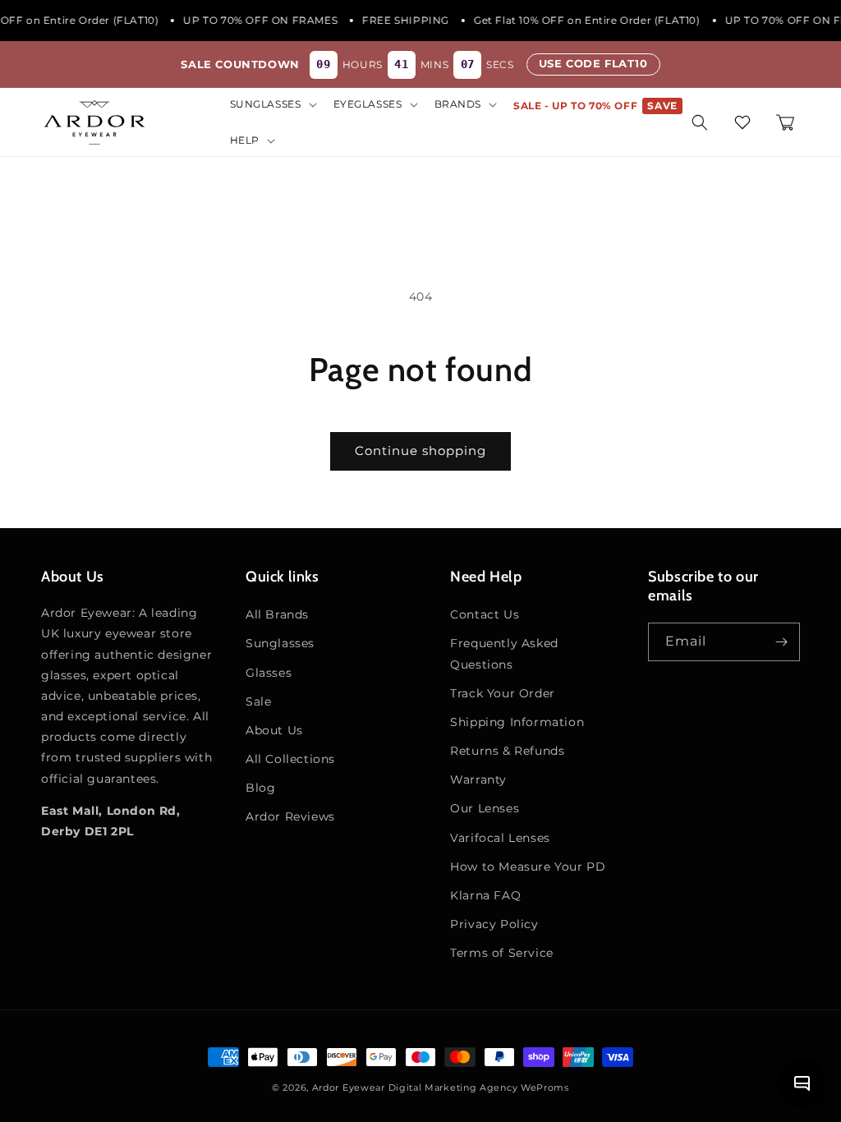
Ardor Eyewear (348, 1087)
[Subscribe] (781, 642)
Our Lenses (484, 808)
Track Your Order (502, 693)
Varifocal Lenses (500, 837)
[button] (272, 104)
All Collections (290, 759)
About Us (274, 730)
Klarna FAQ (485, 895)
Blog (260, 787)
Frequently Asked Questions (504, 653)
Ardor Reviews (290, 816)
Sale (258, 701)
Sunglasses (280, 643)
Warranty (478, 779)
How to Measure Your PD (527, 866)
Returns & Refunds (507, 750)
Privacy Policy (494, 924)
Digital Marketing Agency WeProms (478, 1087)
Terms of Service (502, 952)
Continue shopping (420, 450)
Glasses (269, 672)
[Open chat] (801, 1082)
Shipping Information (517, 722)
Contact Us (484, 614)
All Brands (277, 614)
